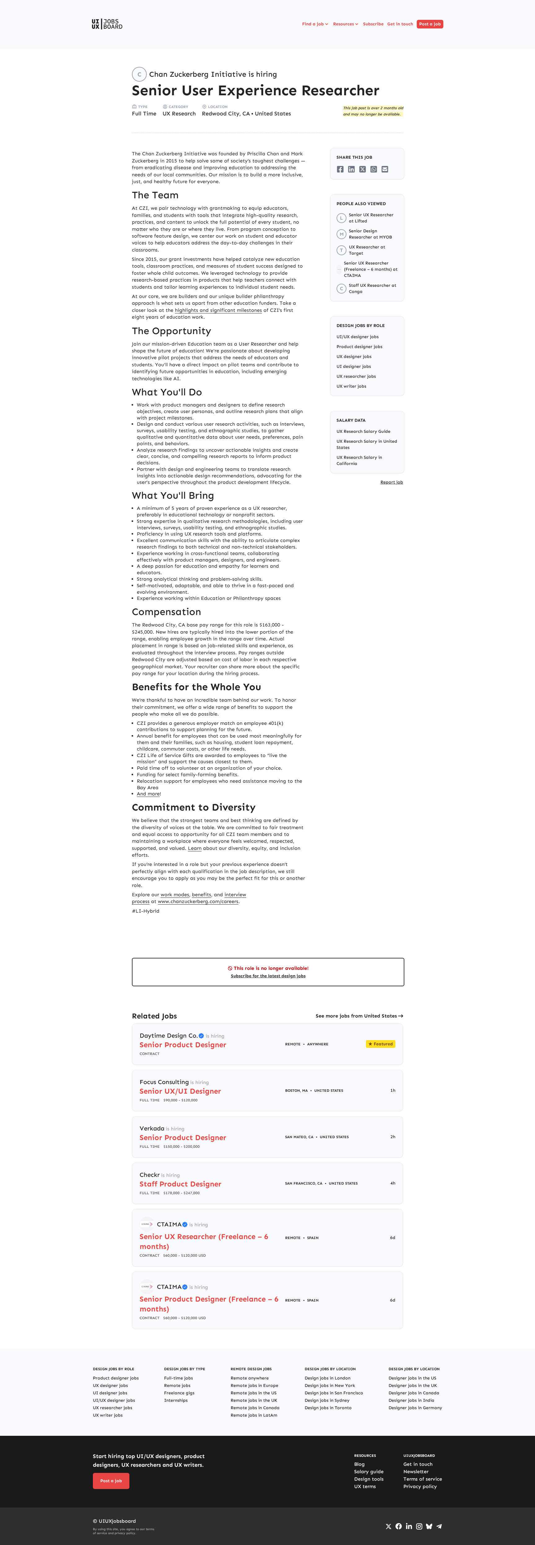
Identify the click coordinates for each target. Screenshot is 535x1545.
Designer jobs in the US (412, 1378)
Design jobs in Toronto (328, 1407)
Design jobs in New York (330, 1385)
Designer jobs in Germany (415, 1407)
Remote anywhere (250, 1378)
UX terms (365, 1486)
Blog (359, 1464)
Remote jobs (177, 1385)
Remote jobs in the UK (254, 1400)
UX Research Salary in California (359, 460)
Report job (392, 482)
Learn (195, 848)
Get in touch (400, 24)
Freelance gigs (179, 1393)
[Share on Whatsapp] (373, 169)
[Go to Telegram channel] (439, 1526)
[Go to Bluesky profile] (429, 1526)
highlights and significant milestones (218, 310)
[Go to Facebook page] (398, 1526)
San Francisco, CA (303, 1183)
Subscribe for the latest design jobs (268, 976)
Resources (343, 24)
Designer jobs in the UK (413, 1385)
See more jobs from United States (356, 1016)
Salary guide (369, 1471)
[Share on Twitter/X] (362, 169)
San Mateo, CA (299, 1137)
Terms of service (422, 1479)
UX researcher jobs (356, 376)
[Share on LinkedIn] (351, 169)
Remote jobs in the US (253, 1393)
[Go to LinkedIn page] (409, 1526)
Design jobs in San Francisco (334, 1393)
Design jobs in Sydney (327, 1400)
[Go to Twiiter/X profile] (388, 1526)
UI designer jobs (354, 366)
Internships (176, 1400)
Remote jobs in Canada (255, 1407)
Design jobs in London (327, 1378)
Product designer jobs (359, 346)
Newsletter (415, 1471)
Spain (313, 1238)
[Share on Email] (385, 169)
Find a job (313, 24)
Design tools (369, 1479)
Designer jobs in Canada (414, 1393)
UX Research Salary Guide (363, 431)
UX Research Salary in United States (367, 444)
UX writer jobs (351, 386)
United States (273, 113)
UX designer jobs (354, 356)
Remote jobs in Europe (254, 1385)
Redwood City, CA (226, 113)
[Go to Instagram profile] (419, 1526)
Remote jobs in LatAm (254, 1415)
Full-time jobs (178, 1378)
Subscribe (373, 24)
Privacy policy (420, 1486)
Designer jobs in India (411, 1400)
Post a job (430, 24)
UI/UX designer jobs (358, 336)
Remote (293, 1044)
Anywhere (317, 1044)
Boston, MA (296, 1090)
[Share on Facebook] (340, 169)
